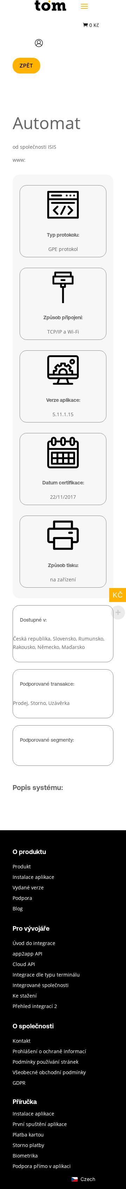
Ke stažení (25, 996)
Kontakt (21, 1041)
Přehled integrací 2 (35, 1006)
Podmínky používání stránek (45, 1062)
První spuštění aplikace (40, 1124)
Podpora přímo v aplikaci (42, 1166)
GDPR (19, 1083)
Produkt (22, 867)
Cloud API (24, 964)
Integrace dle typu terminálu (46, 975)
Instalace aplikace (33, 877)
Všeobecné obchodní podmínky (49, 1073)
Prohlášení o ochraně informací (49, 1052)
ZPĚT (26, 66)
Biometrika (25, 1156)
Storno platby (28, 1145)
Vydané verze (28, 888)
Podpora (22, 898)
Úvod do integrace (34, 943)
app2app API (27, 954)
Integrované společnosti (41, 985)
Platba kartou (28, 1135)
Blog (18, 909)
